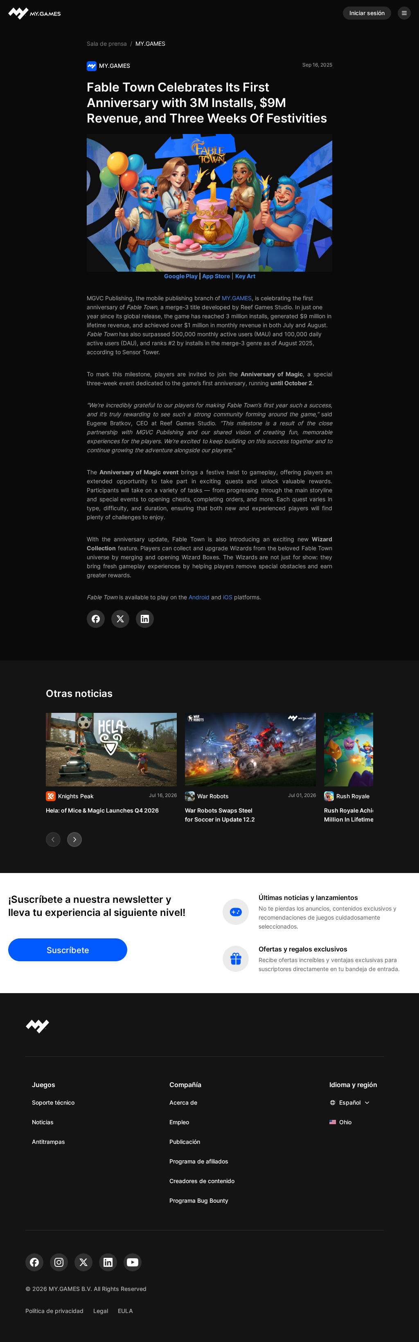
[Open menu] (404, 13)
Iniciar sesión (367, 13)
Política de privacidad (54, 1311)
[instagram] (59, 1262)
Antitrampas (48, 1142)
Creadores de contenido (201, 1181)
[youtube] (133, 1262)
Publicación (184, 1142)
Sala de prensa (107, 43)
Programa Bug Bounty (198, 1200)
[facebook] (34, 1262)
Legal (100, 1311)
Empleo (179, 1122)
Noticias (43, 1122)
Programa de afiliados (198, 1161)
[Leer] (111, 764)
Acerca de (183, 1102)
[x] (83, 1262)
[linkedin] (108, 1262)
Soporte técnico (53, 1102)
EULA (125, 1311)
